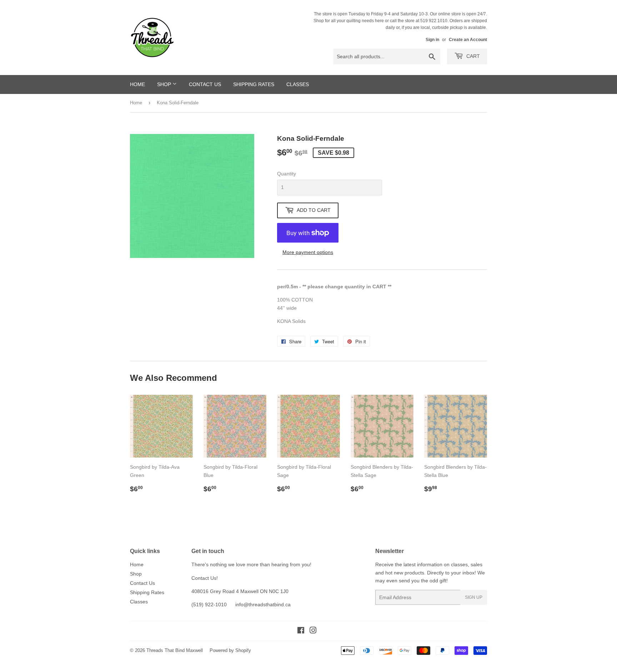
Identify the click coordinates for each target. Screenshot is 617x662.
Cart (472, 56)
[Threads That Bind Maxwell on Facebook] (301, 631)
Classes (297, 84)
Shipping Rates (253, 84)
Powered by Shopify (230, 650)
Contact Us (205, 84)
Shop (164, 84)
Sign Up (473, 597)
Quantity (286, 173)
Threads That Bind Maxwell (174, 650)
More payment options (307, 252)
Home (137, 84)
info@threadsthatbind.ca (263, 604)
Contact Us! (204, 578)
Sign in (432, 39)
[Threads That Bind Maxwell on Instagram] (313, 631)
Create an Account (468, 39)
